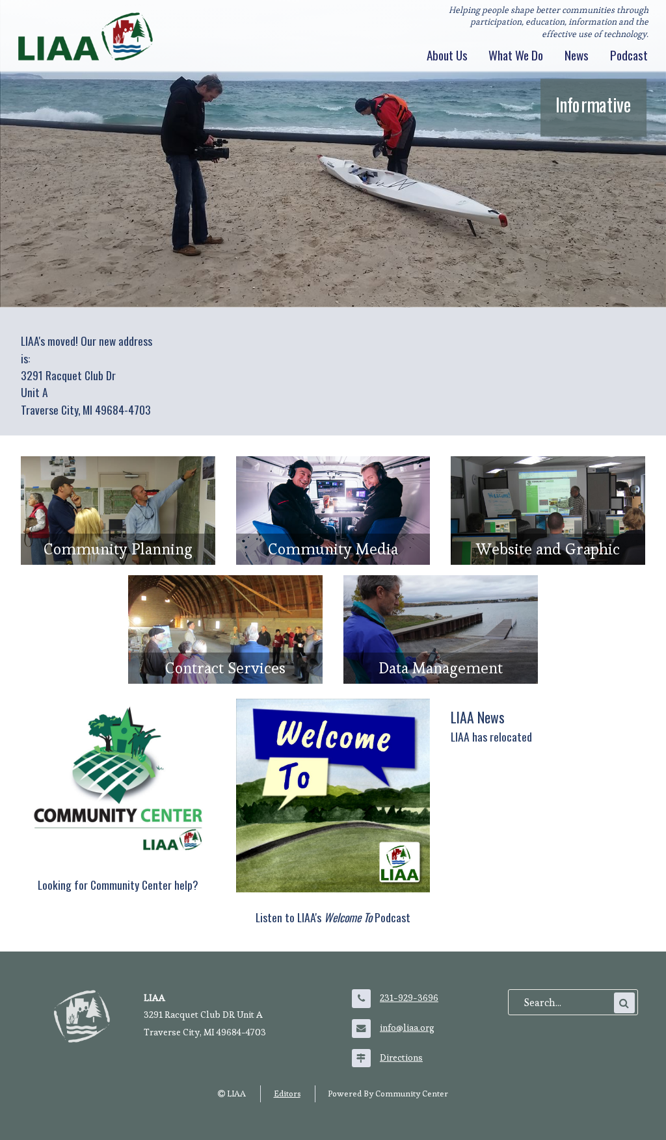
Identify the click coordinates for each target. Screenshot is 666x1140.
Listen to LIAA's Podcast (333, 917)
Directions (401, 1057)
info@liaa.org (407, 1027)
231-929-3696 (409, 998)
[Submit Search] (624, 1002)
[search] (568, 1003)
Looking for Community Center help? (118, 884)
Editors (287, 1093)
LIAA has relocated (491, 736)
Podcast (629, 55)
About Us (447, 55)
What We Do (515, 55)
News (577, 55)
